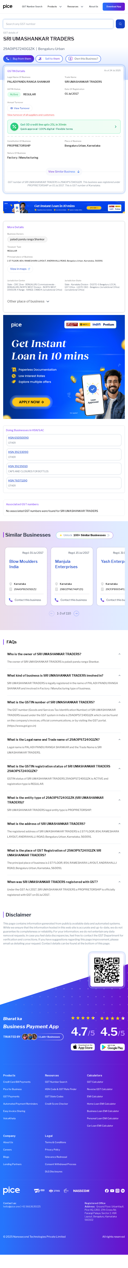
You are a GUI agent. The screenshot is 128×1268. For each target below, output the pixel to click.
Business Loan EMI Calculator (103, 1111)
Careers (7, 1149)
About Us (8, 1142)
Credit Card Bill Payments (16, 1081)
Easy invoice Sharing (14, 1111)
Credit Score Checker (56, 1103)
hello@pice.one (11, 1206)
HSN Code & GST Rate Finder (60, 1089)
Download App (113, 6)
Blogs (6, 1156)
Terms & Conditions (55, 1142)
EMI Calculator (95, 1096)
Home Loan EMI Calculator (101, 1103)
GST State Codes (54, 1096)
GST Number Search (56, 1081)
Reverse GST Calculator (99, 1089)
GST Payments (11, 1096)
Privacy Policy (52, 1149)
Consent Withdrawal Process (60, 1164)
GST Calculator (95, 1081)
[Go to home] (12, 6)
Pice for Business (12, 1089)
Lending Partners (12, 1164)
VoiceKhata (9, 1118)
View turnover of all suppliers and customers (30, 114)
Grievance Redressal (56, 1156)
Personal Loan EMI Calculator (102, 1118)
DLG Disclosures (53, 1171)
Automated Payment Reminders (20, 1103)
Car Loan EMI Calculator (100, 1125)
